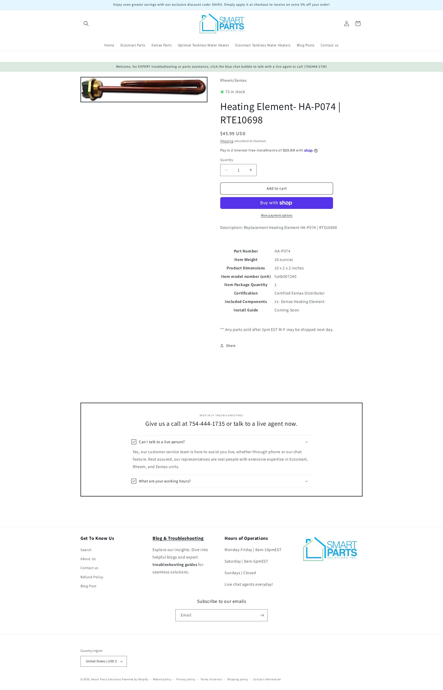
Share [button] (231, 345)
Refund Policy (91, 577)
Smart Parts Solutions (106, 679)
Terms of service (211, 679)
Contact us (89, 567)
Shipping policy (237, 679)
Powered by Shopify (135, 679)
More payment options (277, 215)
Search (86, 549)
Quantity (226, 160)
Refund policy (162, 679)
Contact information (267, 679)
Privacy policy (185, 679)
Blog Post (88, 586)
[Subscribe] (261, 615)
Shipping (226, 141)
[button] (86, 23)
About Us (88, 558)
